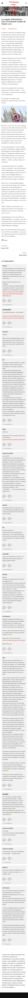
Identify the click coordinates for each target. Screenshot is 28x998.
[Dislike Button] (9, 300)
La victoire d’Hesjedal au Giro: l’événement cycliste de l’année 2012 (13, 21)
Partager (5, 240)
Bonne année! (23, 255)
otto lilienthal (7, 309)
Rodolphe (5, 794)
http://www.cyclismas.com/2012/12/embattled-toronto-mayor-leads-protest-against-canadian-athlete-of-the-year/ (13, 293)
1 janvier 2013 (7, 862)
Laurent (3, 28)
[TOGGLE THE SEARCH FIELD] (26, 3)
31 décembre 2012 (8, 424)
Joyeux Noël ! (5, 248)
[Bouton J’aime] (4, 300)
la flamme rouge (15, 3)
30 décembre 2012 (12, 28)
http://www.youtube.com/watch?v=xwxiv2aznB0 (14, 640)
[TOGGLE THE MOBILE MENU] (2, 3)
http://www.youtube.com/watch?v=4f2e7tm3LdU (14, 439)
